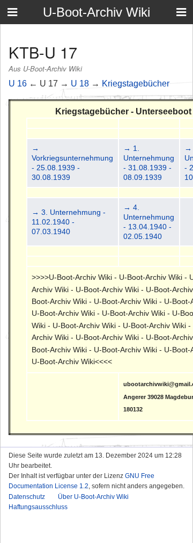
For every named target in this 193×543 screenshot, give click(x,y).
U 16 (18, 83)
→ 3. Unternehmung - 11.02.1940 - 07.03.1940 (69, 222)
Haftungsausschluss (38, 507)
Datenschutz (27, 497)
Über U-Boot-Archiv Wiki (93, 497)
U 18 (80, 83)
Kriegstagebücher (135, 83)
